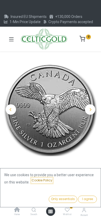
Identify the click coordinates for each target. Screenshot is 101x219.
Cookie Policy (42, 180)
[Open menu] (50, 211)
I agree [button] (87, 199)
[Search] (33, 210)
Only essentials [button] (63, 199)
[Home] (17, 210)
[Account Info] (84, 210)
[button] (11, 109)
